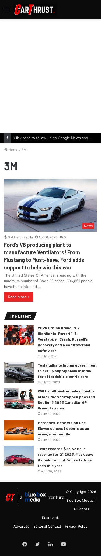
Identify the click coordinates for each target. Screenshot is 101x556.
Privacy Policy (76, 526)
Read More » (18, 297)
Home (12, 150)
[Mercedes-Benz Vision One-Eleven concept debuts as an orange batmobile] (19, 430)
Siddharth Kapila (20, 237)
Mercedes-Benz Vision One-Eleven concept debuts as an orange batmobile (63, 428)
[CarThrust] (35, 9)
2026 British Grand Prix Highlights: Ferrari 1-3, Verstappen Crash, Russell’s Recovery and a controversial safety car (64, 339)
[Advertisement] (50, 75)
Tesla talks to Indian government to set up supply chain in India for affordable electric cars (67, 371)
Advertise (21, 526)
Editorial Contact (47, 526)
